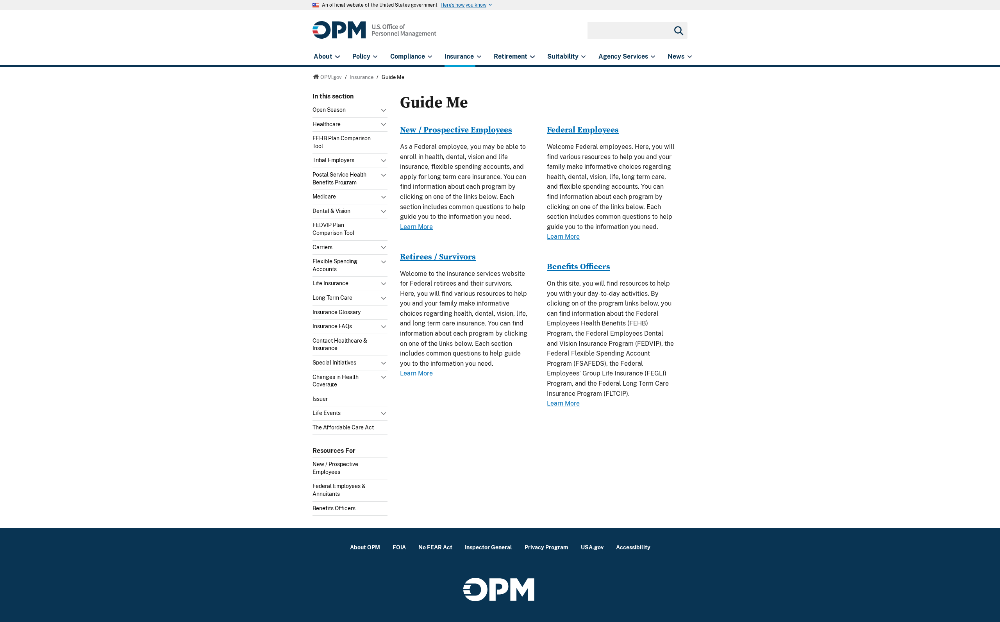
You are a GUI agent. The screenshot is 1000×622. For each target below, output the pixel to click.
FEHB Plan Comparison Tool (341, 142)
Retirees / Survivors (438, 256)
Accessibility (633, 547)
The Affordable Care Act (343, 427)
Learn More (416, 227)
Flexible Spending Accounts (334, 265)
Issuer (320, 399)
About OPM (365, 547)
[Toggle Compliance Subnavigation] (430, 57)
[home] (374, 34)
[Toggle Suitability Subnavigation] (583, 57)
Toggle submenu (384, 112)
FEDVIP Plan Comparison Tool (333, 229)
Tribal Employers (333, 160)
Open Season (329, 110)
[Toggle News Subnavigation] (690, 57)
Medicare (324, 196)
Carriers (322, 247)
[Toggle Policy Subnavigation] (375, 57)
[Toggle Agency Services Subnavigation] (653, 57)
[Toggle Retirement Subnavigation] (532, 57)
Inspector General (488, 547)
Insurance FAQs (332, 326)
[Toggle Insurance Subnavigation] (479, 57)
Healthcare (326, 124)
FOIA (399, 547)
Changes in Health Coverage (335, 381)
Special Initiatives (334, 362)
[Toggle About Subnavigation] (337, 57)
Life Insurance (330, 283)
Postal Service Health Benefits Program (339, 179)
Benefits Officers (333, 508)
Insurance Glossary (336, 312)
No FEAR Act (435, 547)
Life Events (326, 413)
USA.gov (592, 547)
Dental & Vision (331, 211)
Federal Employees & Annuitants (339, 490)
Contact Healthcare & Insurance (339, 345)
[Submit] (678, 30)
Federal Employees (583, 129)
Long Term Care (332, 298)
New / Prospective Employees (335, 468)
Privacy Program (546, 547)
